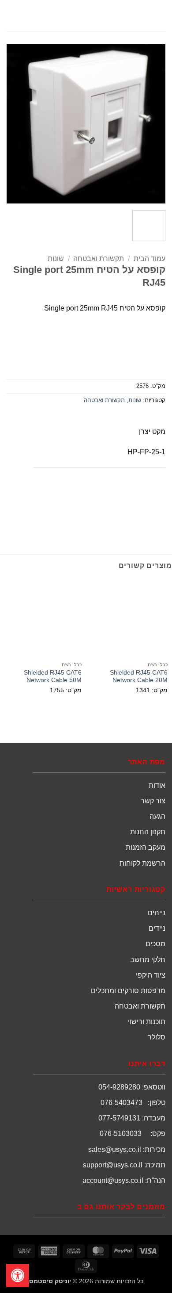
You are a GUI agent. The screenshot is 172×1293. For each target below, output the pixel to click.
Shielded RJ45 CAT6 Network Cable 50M (53, 676)
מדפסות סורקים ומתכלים (128, 990)
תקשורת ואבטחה (98, 258)
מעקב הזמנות (145, 847)
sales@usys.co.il (114, 1149)
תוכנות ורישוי (146, 1021)
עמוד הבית (149, 258)
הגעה (157, 816)
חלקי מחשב (147, 959)
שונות (56, 258)
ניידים (157, 928)
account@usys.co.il (112, 1180)
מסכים (155, 944)
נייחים (156, 913)
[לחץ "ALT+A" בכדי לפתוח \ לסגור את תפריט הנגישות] (17, 1275)
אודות (157, 785)
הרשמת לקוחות (142, 863)
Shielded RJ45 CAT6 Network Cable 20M (139, 676)
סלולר (156, 1037)
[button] (160, 15)
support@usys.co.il (112, 1165)
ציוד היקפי (150, 975)
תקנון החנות (147, 832)
